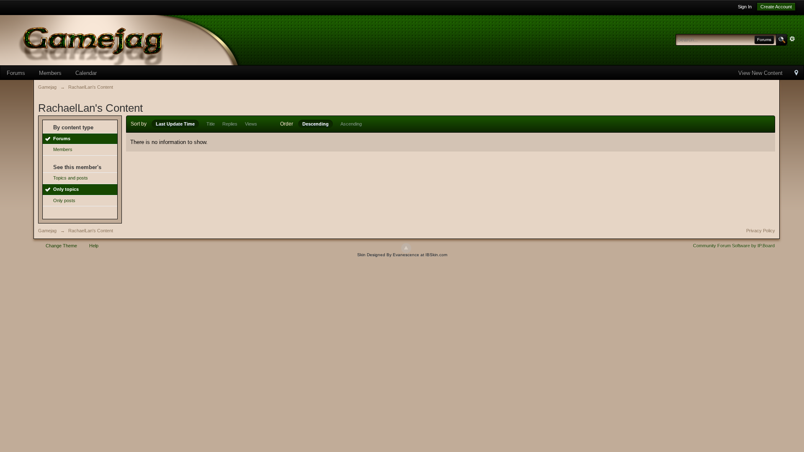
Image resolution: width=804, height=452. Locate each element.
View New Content (760, 73)
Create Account (776, 6)
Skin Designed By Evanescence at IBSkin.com (402, 254)
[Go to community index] (134, 39)
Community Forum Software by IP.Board (734, 245)
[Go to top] (406, 248)
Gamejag (47, 230)
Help (93, 245)
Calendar (86, 73)
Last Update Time (175, 123)
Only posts (64, 200)
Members (50, 73)
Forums (16, 73)
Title (210, 123)
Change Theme (61, 245)
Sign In (745, 6)
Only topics (66, 189)
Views (251, 123)
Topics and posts (70, 177)
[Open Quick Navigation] (796, 73)
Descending (315, 123)
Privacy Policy (760, 230)
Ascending (351, 123)
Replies (229, 123)
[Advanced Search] (792, 39)
